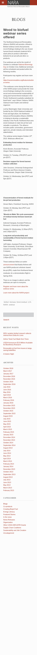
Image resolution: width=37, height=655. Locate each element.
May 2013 (6, 485)
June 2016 (7, 390)
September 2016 (9, 384)
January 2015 (8, 435)
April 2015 (7, 427)
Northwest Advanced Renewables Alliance (18, 3)
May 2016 (6, 392)
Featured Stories (9, 514)
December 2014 (9, 437)
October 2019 (8, 368)
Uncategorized (8, 533)
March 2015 (7, 429)
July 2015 (6, 419)
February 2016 (8, 400)
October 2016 (8, 382)
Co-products (7, 506)
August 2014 (8, 448)
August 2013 (8, 477)
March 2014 (7, 461)
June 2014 (7, 453)
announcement (8, 265)
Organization (8, 522)
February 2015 (8, 432)
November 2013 (9, 469)
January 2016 (8, 403)
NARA (5, 305)
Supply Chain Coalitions (12, 528)
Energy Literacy (9, 512)
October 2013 (8, 472)
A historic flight (8, 354)
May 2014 (6, 456)
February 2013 (8, 490)
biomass (13, 302)
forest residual (22, 302)
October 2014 (8, 443)
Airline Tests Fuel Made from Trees (16, 339)
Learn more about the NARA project (16, 293)
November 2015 (9, 408)
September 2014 (9, 445)
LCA (29, 302)
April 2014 (7, 458)
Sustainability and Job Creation (14, 530)
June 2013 (7, 482)
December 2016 (9, 376)
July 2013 (6, 480)
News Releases (9, 520)
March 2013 (7, 488)
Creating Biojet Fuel (10, 509)
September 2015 (9, 413)
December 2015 (9, 405)
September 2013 (9, 474)
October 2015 (8, 411)
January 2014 (8, 466)
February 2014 (8, 464)
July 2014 (6, 450)
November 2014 (9, 440)
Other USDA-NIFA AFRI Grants (14, 525)
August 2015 (8, 416)
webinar (12, 305)
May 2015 (6, 424)
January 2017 (8, 374)
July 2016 (6, 387)
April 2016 (7, 395)
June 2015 (7, 421)
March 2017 (7, 371)
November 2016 (9, 379)
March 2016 (7, 397)
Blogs (5, 504)
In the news (7, 517)
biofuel (6, 302)
